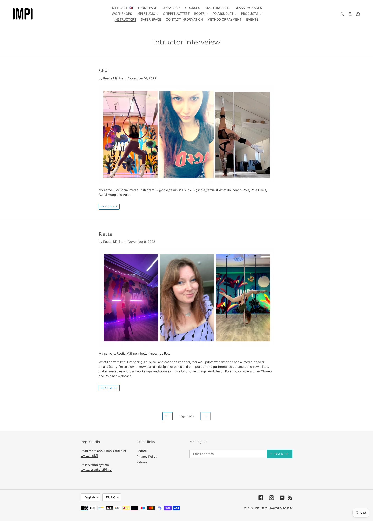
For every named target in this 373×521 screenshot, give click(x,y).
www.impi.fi (89, 455)
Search (142, 451)
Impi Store (261, 507)
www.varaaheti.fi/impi (96, 469)
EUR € (110, 497)
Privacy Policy (147, 456)
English (89, 497)
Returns (142, 462)
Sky (103, 71)
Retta (105, 234)
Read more (109, 206)
